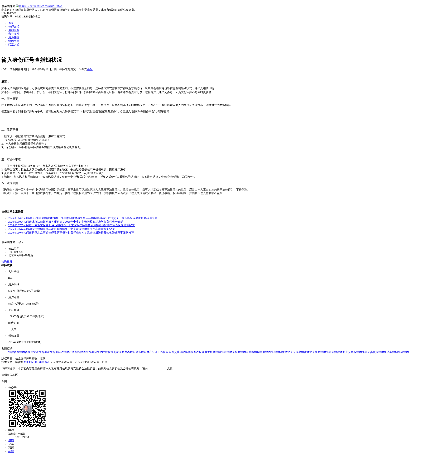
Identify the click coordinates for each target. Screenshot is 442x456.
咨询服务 (13, 30)
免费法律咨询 (38, 352)
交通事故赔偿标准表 (186, 352)
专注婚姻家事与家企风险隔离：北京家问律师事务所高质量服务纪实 (61, 228)
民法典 (388, 352)
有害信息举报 (182, 368)
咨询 (11, 440)
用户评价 (13, 37)
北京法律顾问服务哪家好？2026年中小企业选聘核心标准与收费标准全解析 (65, 221)
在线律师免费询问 (86, 352)
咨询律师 (6, 261)
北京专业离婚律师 (298, 352)
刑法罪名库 (120, 352)
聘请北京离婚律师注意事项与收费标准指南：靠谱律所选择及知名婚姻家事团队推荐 (71, 232)
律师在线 (69, 352)
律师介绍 (13, 26)
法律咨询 (13, 352)
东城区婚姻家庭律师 (258, 352)
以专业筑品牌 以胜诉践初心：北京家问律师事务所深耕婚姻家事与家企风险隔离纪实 (71, 225)
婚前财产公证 (149, 352)
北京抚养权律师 (352, 352)
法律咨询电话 (55, 352)
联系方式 (13, 44)
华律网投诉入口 (157, 368)
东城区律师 (239, 352)
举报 (90, 69)
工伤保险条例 (165, 352)
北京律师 (226, 352)
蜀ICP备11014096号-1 (36, 362)
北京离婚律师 (317, 352)
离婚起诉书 (134, 352)
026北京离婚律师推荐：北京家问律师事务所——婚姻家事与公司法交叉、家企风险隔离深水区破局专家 (82, 218)
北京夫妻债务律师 (373, 352)
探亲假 (203, 352)
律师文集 (13, 41)
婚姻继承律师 (400, 352)
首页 (11, 22)
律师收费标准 (105, 352)
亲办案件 (13, 33)
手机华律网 (214, 352)
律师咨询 (24, 352)
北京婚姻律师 (279, 352)
